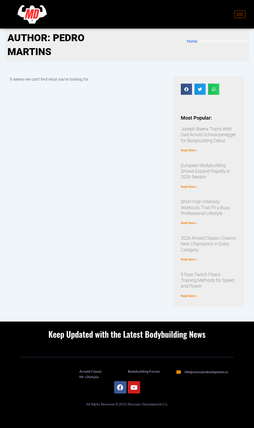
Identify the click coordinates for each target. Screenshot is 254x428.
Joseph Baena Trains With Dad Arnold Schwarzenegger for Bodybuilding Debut (208, 134)
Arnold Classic (90, 371)
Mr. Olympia (88, 377)
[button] (186, 89)
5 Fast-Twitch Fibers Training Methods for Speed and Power (207, 280)
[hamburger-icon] (239, 14)
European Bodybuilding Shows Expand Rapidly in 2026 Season (205, 171)
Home (192, 41)
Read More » (189, 150)
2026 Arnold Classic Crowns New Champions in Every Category (208, 243)
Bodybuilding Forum (144, 371)
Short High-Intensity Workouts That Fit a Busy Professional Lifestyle (205, 207)
